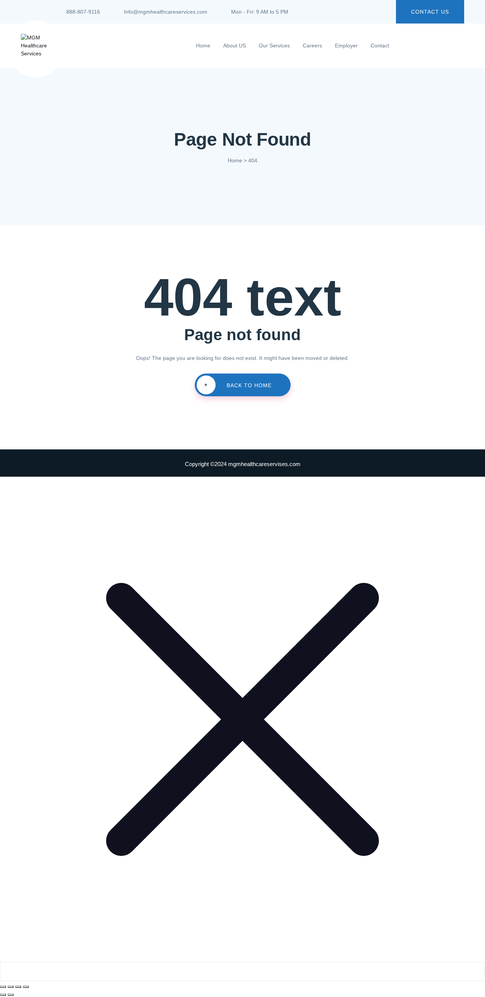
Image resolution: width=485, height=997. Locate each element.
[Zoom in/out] (3, 987)
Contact (380, 45)
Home (203, 45)
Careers (312, 45)
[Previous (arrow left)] (3, 995)
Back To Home (238, 385)
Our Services (274, 45)
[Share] (18, 987)
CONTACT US (430, 12)
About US (234, 45)
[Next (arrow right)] (11, 995)
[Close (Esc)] (26, 987)
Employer (346, 45)
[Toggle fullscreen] (11, 987)
